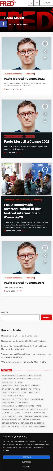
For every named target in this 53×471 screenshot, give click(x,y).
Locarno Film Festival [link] (11, 413)
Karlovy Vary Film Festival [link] (36, 410)
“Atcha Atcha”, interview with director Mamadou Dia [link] (23, 362)
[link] (3, 24)
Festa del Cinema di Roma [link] (12, 396)
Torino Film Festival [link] (10, 423)
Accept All (26, 457)
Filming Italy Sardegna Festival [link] (15, 399)
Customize (26, 462)
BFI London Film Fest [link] (10, 389)
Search (4, 312)
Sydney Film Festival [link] (31, 420)
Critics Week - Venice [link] (30, 392)
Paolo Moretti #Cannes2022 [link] (24, 78)
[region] (26, 452)
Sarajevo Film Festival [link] (11, 420)
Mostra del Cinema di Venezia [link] (17, 200)
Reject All (26, 467)
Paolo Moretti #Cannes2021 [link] (26, 141)
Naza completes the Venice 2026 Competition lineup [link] (24, 341)
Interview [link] (29, 74)
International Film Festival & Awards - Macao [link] (21, 406)
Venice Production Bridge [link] (13, 427)
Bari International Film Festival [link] (15, 386)
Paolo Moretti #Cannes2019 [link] (24, 282)
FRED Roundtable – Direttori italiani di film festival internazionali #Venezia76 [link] (22, 211)
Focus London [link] (37, 399)
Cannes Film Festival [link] (13, 74)
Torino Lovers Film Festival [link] (32, 423)
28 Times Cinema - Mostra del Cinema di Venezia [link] (21, 379)
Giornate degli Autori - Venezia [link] (15, 403)
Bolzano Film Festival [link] (30, 389)
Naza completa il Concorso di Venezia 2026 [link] (20, 336)
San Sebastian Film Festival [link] (36, 416)
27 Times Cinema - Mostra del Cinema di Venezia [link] (21, 376)
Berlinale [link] (35, 386)
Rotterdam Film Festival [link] (12, 416)
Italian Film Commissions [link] (12, 410)
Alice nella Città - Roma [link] (12, 382)
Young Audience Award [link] (36, 427)
